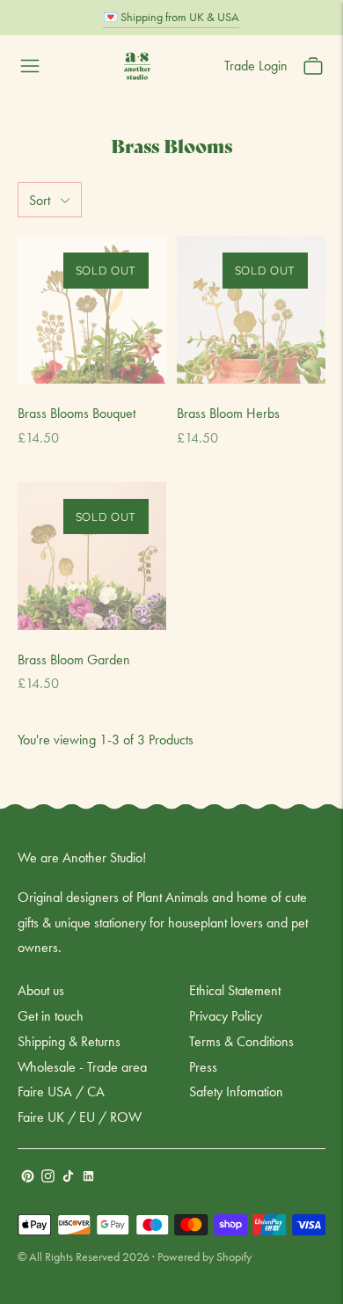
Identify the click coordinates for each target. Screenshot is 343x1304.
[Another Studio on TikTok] (68, 1177)
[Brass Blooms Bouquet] (92, 309)
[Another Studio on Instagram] (48, 1177)
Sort (39, 200)
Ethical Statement (235, 990)
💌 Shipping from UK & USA (171, 17)
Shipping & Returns (69, 1041)
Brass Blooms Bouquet (76, 413)
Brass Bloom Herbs (228, 413)
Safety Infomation (236, 1091)
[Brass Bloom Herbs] (251, 309)
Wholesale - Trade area (82, 1067)
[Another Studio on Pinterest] (27, 1177)
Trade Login (256, 65)
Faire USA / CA (61, 1091)
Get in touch (51, 1016)
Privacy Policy (225, 1016)
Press (203, 1067)
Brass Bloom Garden (74, 659)
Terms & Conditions (241, 1041)
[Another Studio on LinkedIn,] (88, 1177)
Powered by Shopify (204, 1256)
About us (41, 990)
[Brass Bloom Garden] (92, 555)
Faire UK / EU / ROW (80, 1117)
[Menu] (30, 66)
